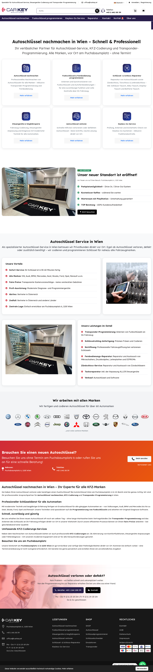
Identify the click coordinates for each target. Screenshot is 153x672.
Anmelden (135, 2)
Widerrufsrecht (126, 642)
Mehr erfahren (26, 95)
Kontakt (94, 590)
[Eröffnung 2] (38, 192)
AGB (121, 630)
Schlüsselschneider (94, 638)
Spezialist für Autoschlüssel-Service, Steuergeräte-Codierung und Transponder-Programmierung (39, 2)
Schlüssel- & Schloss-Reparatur (66, 642)
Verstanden (142, 668)
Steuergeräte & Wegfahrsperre (66, 634)
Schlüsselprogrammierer (97, 634)
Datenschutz (125, 634)
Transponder (91, 647)
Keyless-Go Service (61, 647)
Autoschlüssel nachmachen (64, 626)
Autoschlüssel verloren (62, 638)
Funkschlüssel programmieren (65, 630)
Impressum (124, 638)
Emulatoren (91, 642)
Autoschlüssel (92, 630)
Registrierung (146, 2)
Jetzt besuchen (88, 212)
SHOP (88, 626)
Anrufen (69, 590)
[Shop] (135, 10)
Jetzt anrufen (142, 458)
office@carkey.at (90, 2)
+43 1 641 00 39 (113, 12)
